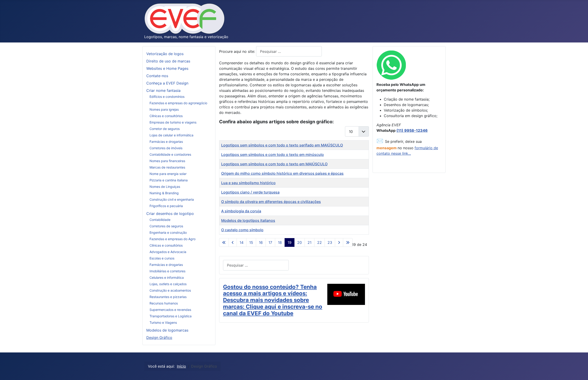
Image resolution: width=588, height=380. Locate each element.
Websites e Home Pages (167, 68)
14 (241, 242)
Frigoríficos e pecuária (166, 206)
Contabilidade (160, 220)
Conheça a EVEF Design (167, 83)
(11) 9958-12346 (412, 130)
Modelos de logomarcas (167, 330)
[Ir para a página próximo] (339, 242)
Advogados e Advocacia (168, 252)
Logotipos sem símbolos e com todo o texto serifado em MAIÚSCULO (282, 145)
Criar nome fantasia (163, 90)
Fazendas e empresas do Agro (172, 239)
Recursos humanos (164, 303)
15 (251, 242)
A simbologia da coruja (241, 211)
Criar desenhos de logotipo (170, 213)
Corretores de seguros (166, 226)
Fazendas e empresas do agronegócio (178, 103)
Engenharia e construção (168, 232)
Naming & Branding (164, 193)
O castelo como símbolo (242, 230)
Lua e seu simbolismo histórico (248, 182)
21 (309, 242)
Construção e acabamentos (170, 290)
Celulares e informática (167, 277)
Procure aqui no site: (237, 51)
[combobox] (289, 51)
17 (270, 242)
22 (319, 242)
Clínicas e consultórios (166, 116)
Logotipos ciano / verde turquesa (250, 192)
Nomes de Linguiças (165, 187)
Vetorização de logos (165, 53)
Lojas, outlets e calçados (168, 284)
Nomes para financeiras (167, 161)
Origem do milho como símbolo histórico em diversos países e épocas (282, 173)
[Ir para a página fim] (348, 242)
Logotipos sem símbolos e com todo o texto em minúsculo (272, 154)
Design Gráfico (159, 337)
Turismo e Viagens (163, 322)
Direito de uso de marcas (168, 61)
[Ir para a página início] (224, 242)
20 (299, 242)
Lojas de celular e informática (171, 135)
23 (330, 242)
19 (289, 242)
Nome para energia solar (168, 174)
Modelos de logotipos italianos (248, 220)
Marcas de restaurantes (167, 167)
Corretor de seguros (165, 129)
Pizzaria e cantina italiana (169, 180)
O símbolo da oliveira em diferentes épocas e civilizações (271, 201)
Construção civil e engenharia (172, 199)
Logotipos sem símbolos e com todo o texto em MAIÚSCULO (274, 164)
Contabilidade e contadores (170, 154)
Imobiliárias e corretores (167, 271)
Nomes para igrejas (164, 109)
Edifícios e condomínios (167, 97)
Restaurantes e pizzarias (168, 297)
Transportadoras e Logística (171, 316)
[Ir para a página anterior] (233, 242)
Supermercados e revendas (170, 310)
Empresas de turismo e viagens (173, 122)
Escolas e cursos (162, 258)
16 (261, 242)
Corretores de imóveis (166, 148)
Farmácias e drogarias (166, 142)
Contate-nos (157, 75)
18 (280, 242)
